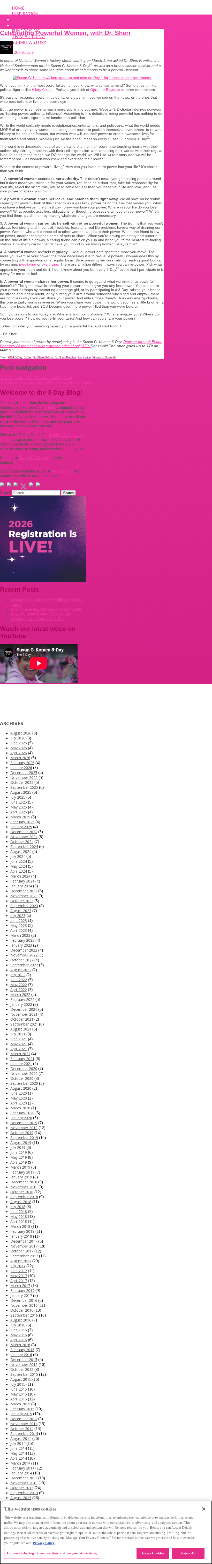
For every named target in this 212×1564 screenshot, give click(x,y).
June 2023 (18, 920)
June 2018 (18, 1211)
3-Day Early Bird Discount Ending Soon (36, 377)
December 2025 (23, 772)
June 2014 (18, 1448)
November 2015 (23, 1364)
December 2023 (23, 890)
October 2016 (21, 1310)
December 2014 (23, 1418)
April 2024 (18, 871)
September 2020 (24, 1083)
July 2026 (17, 738)
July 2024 (17, 856)
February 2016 (22, 1349)
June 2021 (18, 1038)
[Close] (203, 1509)
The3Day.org (62, 471)
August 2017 (20, 1260)
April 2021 (18, 1048)
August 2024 (20, 851)
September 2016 (24, 1315)
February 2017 (22, 1290)
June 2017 (18, 1270)
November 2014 (23, 1423)
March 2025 (20, 816)
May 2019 (18, 1157)
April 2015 (18, 1399)
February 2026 (22, 762)
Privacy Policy (44, 1543)
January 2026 (21, 767)
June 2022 (18, 979)
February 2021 (22, 1058)
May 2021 (18, 1043)
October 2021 (21, 1019)
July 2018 (17, 1206)
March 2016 (20, 1344)
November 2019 (23, 1127)
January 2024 (21, 886)
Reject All (188, 1553)
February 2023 (22, 940)
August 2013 (20, 1497)
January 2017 (21, 1295)
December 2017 (23, 1241)
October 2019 (21, 1132)
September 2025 (24, 787)
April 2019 (18, 1162)
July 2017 (17, 1265)
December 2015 (23, 1359)
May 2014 (18, 1453)
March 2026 (20, 757)
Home (18, 8)
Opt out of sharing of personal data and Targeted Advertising (52, 1553)
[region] (106, 1532)
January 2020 (21, 1117)
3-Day (27, 357)
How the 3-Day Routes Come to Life (40, 614)
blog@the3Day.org (34, 457)
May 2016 (18, 1334)
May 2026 (18, 747)
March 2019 (20, 1167)
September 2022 (24, 964)
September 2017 (24, 1255)
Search (5, 492)
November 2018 (23, 1186)
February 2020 (22, 1112)
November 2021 (23, 1014)
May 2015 (18, 1394)
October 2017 (21, 1251)
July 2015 (17, 1384)
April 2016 (18, 1339)
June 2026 (18, 742)
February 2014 (22, 1468)
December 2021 (23, 1009)
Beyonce (113, 89)
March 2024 (20, 876)
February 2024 (22, 881)
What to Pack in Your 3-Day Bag (37, 618)
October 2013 (21, 1487)
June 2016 (18, 1329)
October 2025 (21, 782)
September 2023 (24, 905)
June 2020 (18, 1093)
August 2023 (20, 910)
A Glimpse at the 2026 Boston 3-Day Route (46, 609)
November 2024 (23, 836)
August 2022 (20, 969)
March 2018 (20, 1226)
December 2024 (23, 831)
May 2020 (18, 1098)
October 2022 (21, 960)
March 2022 (20, 994)
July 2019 (17, 1147)
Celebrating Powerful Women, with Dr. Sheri (65, 32)
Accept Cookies (152, 1553)
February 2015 (22, 1408)
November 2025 (23, 777)
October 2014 (21, 1428)
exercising (50, 264)
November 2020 (23, 1073)
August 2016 (20, 1320)
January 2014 (21, 1473)
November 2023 (23, 895)
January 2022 (21, 1004)
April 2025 (18, 812)
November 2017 (23, 1246)
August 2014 (20, 1438)
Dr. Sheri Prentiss (66, 357)
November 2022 (23, 955)
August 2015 (20, 1379)
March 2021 (20, 1053)
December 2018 (23, 1181)
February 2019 (22, 1172)
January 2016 (21, 1354)
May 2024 (18, 866)
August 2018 (20, 1201)
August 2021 (20, 1029)
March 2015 (20, 1403)
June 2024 (18, 861)
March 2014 (20, 1463)
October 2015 (21, 1369)
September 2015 (24, 1374)
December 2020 (23, 1068)
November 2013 (23, 1482)
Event (18, 19)
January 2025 (21, 826)
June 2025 (18, 802)
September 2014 (24, 1433)
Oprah (95, 89)
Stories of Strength (104, 357)
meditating (27, 264)
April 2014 (18, 1458)
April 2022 (18, 989)
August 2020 (20, 1088)
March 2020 (20, 1107)
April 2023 (18, 930)
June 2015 (18, 1389)
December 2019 (23, 1122)
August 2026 (20, 733)
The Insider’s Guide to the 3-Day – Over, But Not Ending (50, 382)
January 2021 (21, 1063)
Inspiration (25, 14)
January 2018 (21, 1236)
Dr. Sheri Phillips (43, 357)
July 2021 (17, 1034)
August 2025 (20, 792)
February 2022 (22, 999)
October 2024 (21, 841)
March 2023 (20, 935)
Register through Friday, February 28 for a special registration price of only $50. (81, 344)
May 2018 (18, 1216)
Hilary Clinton (43, 89)
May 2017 (18, 1275)
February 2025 (22, 821)
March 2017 (20, 1285)
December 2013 (23, 1477)
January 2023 (21, 945)
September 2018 (24, 1196)
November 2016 (23, 1305)
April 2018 (18, 1221)
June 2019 (18, 1152)
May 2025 (18, 807)
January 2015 (21, 1413)
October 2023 (21, 900)
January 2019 (21, 1177)
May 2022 (18, 984)
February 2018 (22, 1231)
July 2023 (17, 915)
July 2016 (17, 1325)
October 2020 (21, 1078)
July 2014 (17, 1443)
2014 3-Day (15, 357)
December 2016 (23, 1300)
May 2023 (18, 925)
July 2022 (17, 974)
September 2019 (24, 1137)
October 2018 (21, 1191)
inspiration (84, 357)
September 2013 (24, 1492)
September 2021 (24, 1024)
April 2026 (18, 752)
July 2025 (17, 797)
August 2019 (20, 1142)
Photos (20, 25)
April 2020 (18, 1103)
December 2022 (23, 950)
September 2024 (24, 846)
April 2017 (18, 1280)
